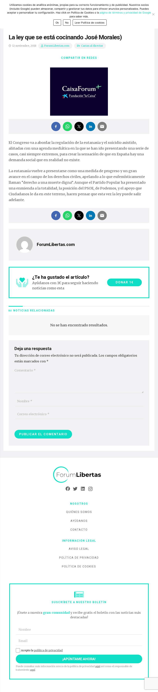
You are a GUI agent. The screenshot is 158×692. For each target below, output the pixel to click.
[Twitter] (75, 488)
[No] (153, 14)
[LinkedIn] (82, 488)
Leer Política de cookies (89, 22)
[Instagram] (90, 488)
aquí (97, 666)
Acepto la (42, 650)
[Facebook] (67, 488)
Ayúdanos (79, 520)
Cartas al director (92, 45)
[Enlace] (79, 474)
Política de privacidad (79, 557)
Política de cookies (79, 566)
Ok (57, 22)
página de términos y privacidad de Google (125, 12)
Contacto (79, 529)
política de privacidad (48, 650)
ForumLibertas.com (56, 45)
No (67, 22)
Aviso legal (79, 548)
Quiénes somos (79, 512)
